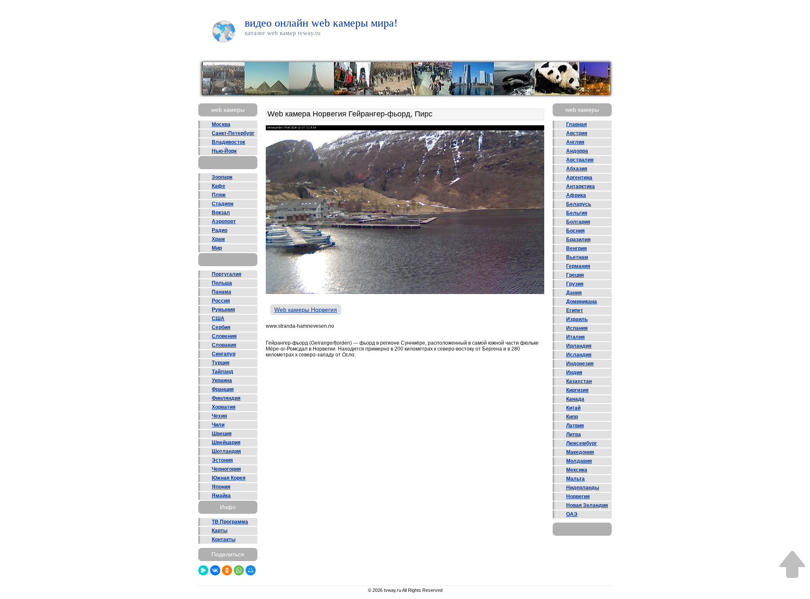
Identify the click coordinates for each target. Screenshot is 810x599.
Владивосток (228, 142)
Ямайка (221, 496)
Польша (222, 283)
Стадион (222, 204)
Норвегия (578, 496)
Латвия (575, 426)
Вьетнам (577, 257)
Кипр (572, 417)
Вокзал (221, 213)
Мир (217, 248)
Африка (576, 195)
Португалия (226, 274)
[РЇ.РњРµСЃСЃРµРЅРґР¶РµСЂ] (203, 570)
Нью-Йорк (224, 151)
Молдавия (579, 461)
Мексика (576, 470)
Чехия (219, 416)
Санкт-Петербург (233, 133)
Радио (219, 230)
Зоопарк (222, 177)
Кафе (218, 186)
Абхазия (576, 169)
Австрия (576, 133)
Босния (575, 231)
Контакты (223, 539)
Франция (223, 389)
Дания (574, 293)
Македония (580, 452)
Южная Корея (229, 478)
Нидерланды (582, 488)
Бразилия (578, 240)
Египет (574, 310)
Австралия (580, 160)
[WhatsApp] (239, 570)
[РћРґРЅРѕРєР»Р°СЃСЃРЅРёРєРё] (227, 570)
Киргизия (577, 390)
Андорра (577, 151)
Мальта (575, 479)
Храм (218, 239)
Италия (575, 337)
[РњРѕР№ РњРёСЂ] (251, 570)
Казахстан (579, 381)
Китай (573, 408)
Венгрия (576, 248)
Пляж (219, 195)
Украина (222, 380)
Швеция (222, 434)
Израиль (577, 319)
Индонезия (580, 364)
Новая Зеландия (587, 505)
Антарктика (580, 186)
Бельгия (576, 213)
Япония (221, 487)
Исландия (578, 355)
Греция (575, 275)
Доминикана (581, 302)
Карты (219, 531)
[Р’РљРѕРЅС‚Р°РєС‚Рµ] (215, 570)
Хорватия (223, 407)
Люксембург (581, 443)
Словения (224, 336)
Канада (575, 399)
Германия (578, 266)
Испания (577, 328)
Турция (221, 363)
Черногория (226, 469)
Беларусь (578, 204)
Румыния (223, 310)
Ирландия (578, 346)
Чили (218, 425)
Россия (221, 301)
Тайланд (222, 372)
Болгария (578, 222)
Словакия (224, 345)
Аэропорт (224, 221)
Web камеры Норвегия (305, 309)
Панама (221, 292)
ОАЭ (572, 514)
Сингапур (223, 354)
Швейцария (226, 442)
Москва (221, 124)
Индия (574, 372)
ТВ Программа (230, 522)
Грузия (574, 284)
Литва (573, 434)
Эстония (222, 460)
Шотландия (226, 451)
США (218, 318)
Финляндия (226, 398)
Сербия (221, 327)
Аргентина (579, 178)
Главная (576, 124)
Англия (575, 142)
